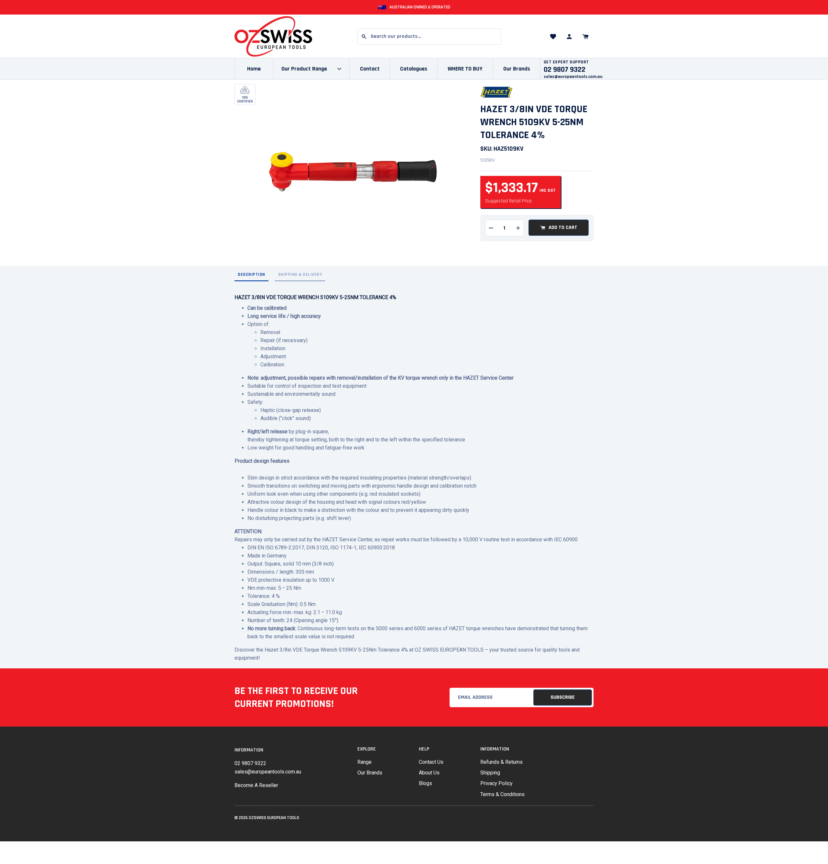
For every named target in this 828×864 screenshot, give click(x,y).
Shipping (490, 773)
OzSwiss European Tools (274, 818)
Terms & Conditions (502, 794)
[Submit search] (363, 36)
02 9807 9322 (250, 763)
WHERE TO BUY (465, 68)
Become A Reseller (256, 785)
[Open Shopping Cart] (585, 36)
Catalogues (413, 68)
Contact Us (431, 762)
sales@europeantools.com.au (573, 77)
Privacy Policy (496, 783)
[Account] (569, 36)
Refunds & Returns (501, 762)
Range (364, 762)
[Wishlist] (553, 36)
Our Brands (516, 68)
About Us (429, 773)
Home (254, 68)
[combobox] (429, 36)
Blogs (425, 783)
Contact (370, 68)
